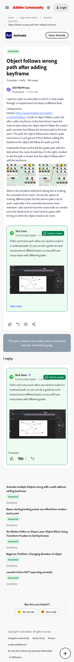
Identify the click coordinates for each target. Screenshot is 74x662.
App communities (28, 17)
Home (11, 17)
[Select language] (48, 7)
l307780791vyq (21, 87)
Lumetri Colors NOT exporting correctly (29, 572)
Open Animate (57, 35)
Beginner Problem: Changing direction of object (34, 554)
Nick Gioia (21, 231)
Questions (13, 21)
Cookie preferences (17, 644)
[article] (37, 416)
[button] (7, 8)
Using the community (18, 638)
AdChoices (16, 657)
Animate (47, 17)
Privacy (51, 638)
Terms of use (39, 638)
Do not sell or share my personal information (30, 650)
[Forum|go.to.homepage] (28, 7)
